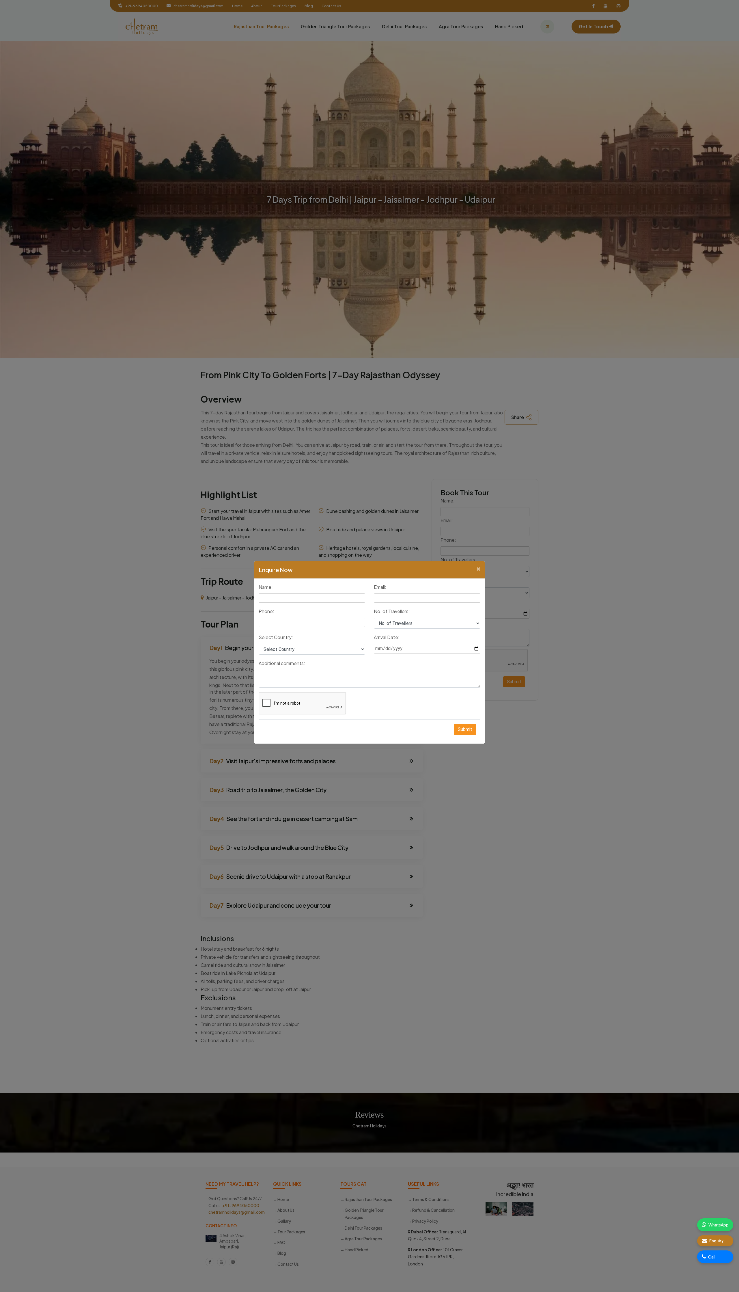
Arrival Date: (387, 637)
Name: (266, 587)
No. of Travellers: (392, 611)
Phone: (266, 611)
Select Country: (276, 637)
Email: (380, 587)
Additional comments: (282, 663)
